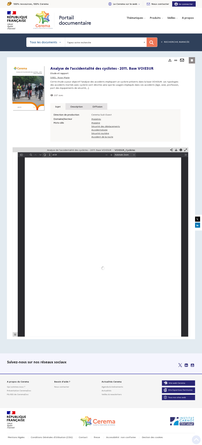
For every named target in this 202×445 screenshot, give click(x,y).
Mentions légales (16, 437)
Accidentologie (99, 129)
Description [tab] (76, 106)
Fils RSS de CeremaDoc (18, 394)
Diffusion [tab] (97, 106)
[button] (123, 3)
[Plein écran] (185, 150)
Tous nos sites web (177, 397)
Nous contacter (61, 386)
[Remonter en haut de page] (196, 439)
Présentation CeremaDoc (19, 390)
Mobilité (95, 122)
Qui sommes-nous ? (16, 386)
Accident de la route (102, 136)
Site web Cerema (177, 382)
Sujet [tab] (58, 106)
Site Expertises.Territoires (180, 389)
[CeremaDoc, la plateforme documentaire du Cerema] (43, 20)
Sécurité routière (100, 133)
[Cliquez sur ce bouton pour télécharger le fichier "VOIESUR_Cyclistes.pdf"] (176, 150)
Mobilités (96, 119)
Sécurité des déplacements (105, 126)
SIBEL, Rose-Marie (60, 77)
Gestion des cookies (152, 437)
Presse (97, 437)
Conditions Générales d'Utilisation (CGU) (52, 437)
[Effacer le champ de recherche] (145, 42)
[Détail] (181, 150)
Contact (83, 437)
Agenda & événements (112, 386)
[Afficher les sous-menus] (139, 3)
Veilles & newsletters (112, 394)
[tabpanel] (101, 198)
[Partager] (171, 150)
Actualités (106, 390)
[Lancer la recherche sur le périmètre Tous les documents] (151, 42)
